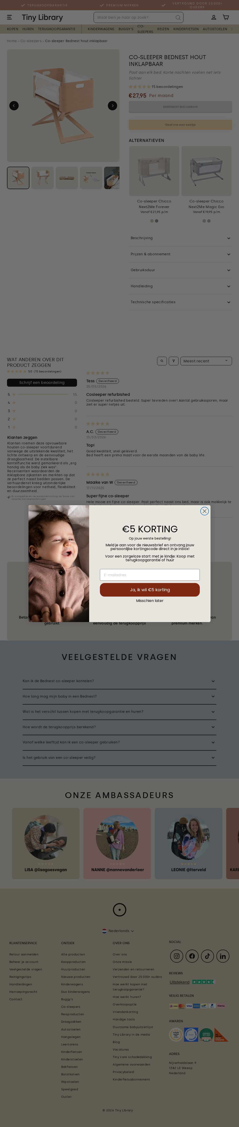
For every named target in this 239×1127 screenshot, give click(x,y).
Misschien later (150, 601)
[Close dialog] (204, 511)
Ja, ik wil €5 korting (150, 590)
